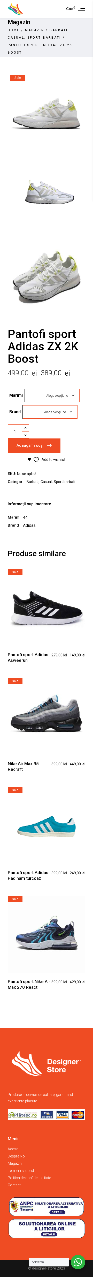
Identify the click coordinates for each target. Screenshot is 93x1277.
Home (14, 30)
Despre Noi (17, 1156)
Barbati (59, 30)
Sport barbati (44, 37)
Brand (15, 411)
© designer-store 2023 (46, 1268)
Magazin (34, 30)
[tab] (46, 504)
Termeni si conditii (22, 1171)
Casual (16, 37)
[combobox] (52, 395)
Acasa (13, 1149)
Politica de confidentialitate (29, 1178)
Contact (14, 1185)
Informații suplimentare (29, 504)
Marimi (16, 395)
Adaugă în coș (30, 445)
